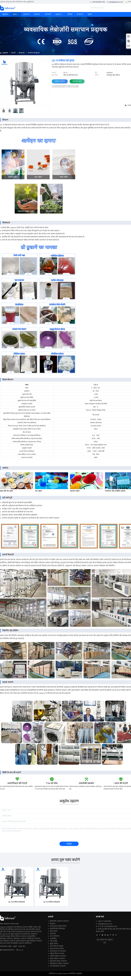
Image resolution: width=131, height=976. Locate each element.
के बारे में (80, 14)
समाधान (26, 14)
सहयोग (59, 14)
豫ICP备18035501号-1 (7, 950)
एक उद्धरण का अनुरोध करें (105, 940)
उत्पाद (15, 14)
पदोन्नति (48, 14)
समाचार (37, 14)
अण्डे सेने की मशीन (56, 946)
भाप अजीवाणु (54, 936)
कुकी (15, 946)
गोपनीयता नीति (5, 946)
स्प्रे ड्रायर (22, 53)
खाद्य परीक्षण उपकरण (57, 958)
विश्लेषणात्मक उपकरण (58, 961)
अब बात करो (77, 81)
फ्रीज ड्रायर (53, 931)
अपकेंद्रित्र (53, 938)
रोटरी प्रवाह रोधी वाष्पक (58, 926)
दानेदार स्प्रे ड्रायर (34, 53)
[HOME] (7, 8)
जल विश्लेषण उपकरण (58, 966)
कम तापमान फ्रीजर (57, 948)
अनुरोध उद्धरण (60, 81)
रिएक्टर (52, 924)
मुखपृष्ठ (5, 14)
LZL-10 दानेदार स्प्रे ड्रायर (51, 902)
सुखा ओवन (54, 943)
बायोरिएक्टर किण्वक (57, 929)
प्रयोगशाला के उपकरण (58, 951)
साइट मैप (22, 946)
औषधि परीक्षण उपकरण (58, 956)
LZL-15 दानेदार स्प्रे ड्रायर (16, 902)
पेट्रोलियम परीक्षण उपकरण (59, 963)
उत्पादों (13, 53)
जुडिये (90, 14)
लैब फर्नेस (53, 941)
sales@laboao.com (116, 2)
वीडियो (69, 14)
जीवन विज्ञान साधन (57, 953)
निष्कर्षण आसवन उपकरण (59, 921)
